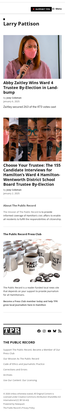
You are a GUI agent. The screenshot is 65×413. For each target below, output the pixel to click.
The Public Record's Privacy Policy (19, 408)
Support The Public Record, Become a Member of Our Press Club (31, 351)
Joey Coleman (13, 97)
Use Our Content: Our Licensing (20, 380)
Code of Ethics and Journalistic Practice (23, 364)
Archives (7, 374)
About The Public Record (19, 205)
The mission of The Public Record (20, 211)
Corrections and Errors (15, 369)
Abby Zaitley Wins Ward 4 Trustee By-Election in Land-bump (30, 87)
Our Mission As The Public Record (21, 358)
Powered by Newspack (14, 404)
